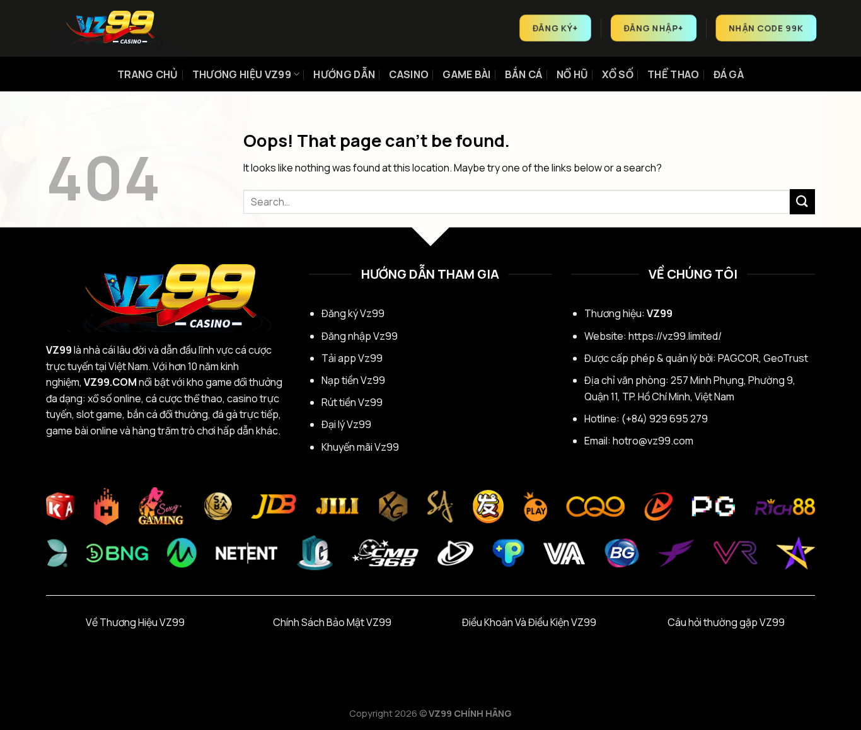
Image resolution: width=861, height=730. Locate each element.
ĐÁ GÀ (729, 74)
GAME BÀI (466, 74)
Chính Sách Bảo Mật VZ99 (332, 622)
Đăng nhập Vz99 (359, 336)
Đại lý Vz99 (346, 424)
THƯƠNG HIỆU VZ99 (241, 74)
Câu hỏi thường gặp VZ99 (726, 622)
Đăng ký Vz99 (352, 313)
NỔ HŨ (573, 74)
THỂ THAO (673, 74)
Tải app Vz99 (352, 358)
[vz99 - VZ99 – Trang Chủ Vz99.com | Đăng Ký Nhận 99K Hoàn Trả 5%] (109, 28)
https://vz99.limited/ (675, 336)
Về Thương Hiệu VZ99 (135, 622)
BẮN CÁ (524, 74)
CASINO (409, 74)
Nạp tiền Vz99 (353, 380)
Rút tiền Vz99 (352, 402)
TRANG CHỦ (147, 74)
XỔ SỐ (617, 74)
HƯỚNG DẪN (344, 74)
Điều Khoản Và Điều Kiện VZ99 (529, 622)
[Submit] (802, 201)
